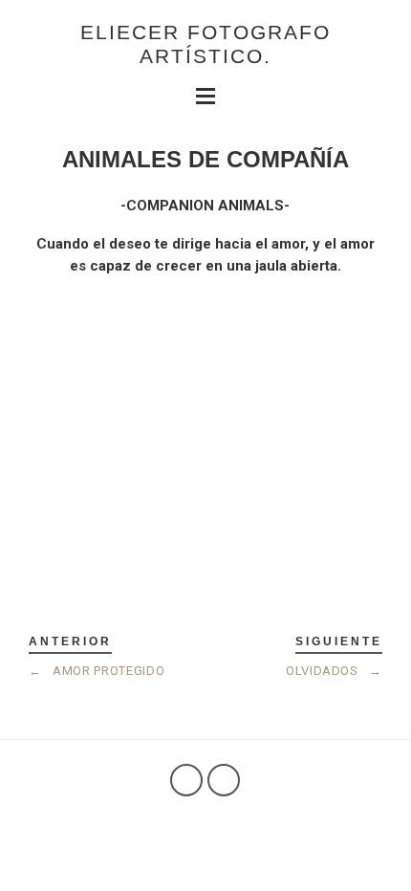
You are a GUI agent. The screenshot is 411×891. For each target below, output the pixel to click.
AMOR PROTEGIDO (96, 670)
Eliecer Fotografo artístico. (205, 44)
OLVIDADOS (334, 670)
